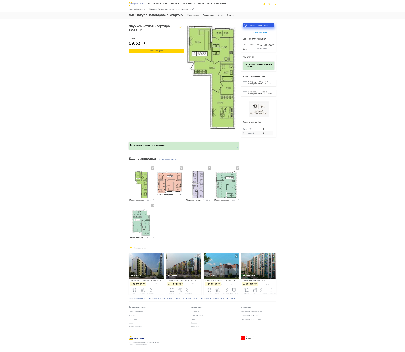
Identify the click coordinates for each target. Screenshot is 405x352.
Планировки (162, 9)
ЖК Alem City (249, 275)
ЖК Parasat (211, 275)
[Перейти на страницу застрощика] (259, 116)
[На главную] (136, 4)
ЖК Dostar (135, 275)
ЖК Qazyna (151, 9)
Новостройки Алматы (137, 9)
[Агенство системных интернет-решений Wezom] (248, 338)
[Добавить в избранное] (180, 28)
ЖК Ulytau (173, 275)
